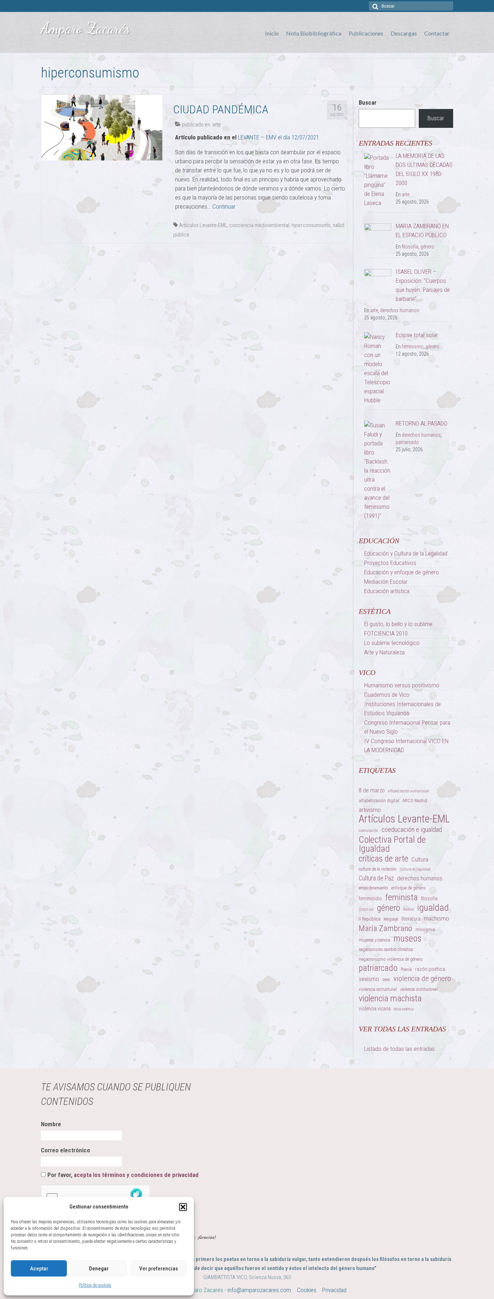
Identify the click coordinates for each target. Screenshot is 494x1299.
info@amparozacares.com (259, 1290)
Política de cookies (95, 1285)
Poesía (406, 969)
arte (216, 124)
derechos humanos (399, 310)
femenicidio (370, 898)
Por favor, (123, 1174)
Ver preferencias (158, 1268)
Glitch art (366, 909)
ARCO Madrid (415, 800)
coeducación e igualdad (412, 829)
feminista (401, 897)
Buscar (367, 102)
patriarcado (407, 442)
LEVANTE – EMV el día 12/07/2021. (279, 137)
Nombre (51, 1124)
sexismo (369, 978)
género (427, 247)
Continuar (223, 206)
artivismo (370, 809)
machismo (436, 918)
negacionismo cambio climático (386, 949)
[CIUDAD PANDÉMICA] (101, 127)
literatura (411, 918)
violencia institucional (419, 989)
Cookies (306, 1290)
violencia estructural (378, 989)
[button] (183, 1207)
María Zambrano (385, 928)
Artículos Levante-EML (203, 225)
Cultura (420, 859)
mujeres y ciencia (374, 940)
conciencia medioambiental (259, 225)
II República (369, 919)
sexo (386, 979)
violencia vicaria (375, 1008)
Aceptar (39, 1268)
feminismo (412, 346)
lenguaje (391, 919)
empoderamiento (373, 888)
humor (408, 909)
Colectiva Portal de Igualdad (392, 844)
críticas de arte (383, 858)
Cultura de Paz (376, 878)
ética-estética (404, 1009)
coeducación (368, 830)
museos (407, 938)
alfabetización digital (379, 800)
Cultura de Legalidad (415, 869)
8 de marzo (372, 790)
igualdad (433, 907)
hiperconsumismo (311, 225)
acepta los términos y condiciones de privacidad (136, 1174)
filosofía (410, 247)
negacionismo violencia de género (391, 959)
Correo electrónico (65, 1150)
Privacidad (334, 1290)
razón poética (430, 969)
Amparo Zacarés (85, 28)
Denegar (98, 1268)
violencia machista (390, 998)
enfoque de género (408, 888)
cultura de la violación (377, 869)
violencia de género (422, 978)
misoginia (425, 929)
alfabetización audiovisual (408, 791)
